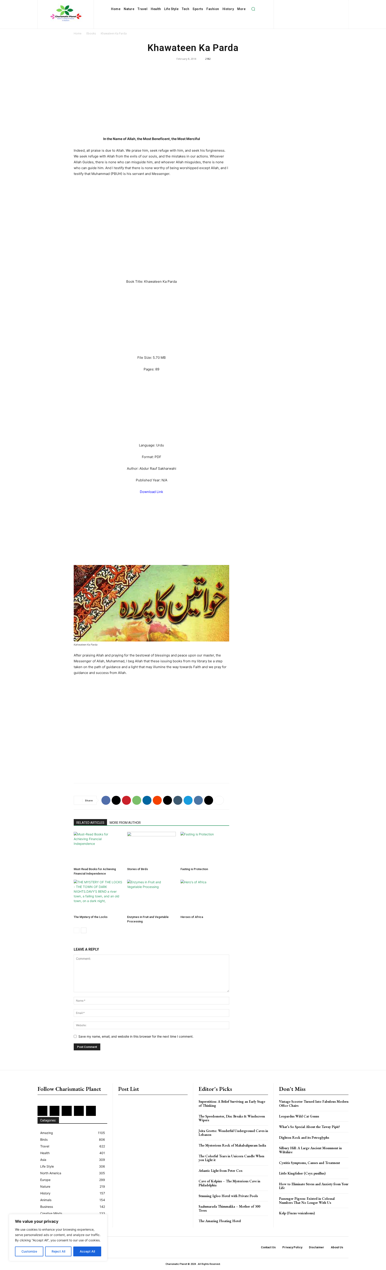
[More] (219, 800)
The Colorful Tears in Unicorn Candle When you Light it (231, 1158)
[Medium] (320, 4)
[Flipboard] (299, 4)
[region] (58, 1237)
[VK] (198, 800)
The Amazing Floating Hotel (220, 1221)
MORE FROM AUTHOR (125, 822)
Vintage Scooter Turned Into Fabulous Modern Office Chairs (313, 1103)
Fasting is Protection (194, 869)
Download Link (151, 492)
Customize (29, 1251)
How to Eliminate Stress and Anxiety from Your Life (313, 1186)
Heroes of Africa (191, 917)
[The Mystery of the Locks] (98, 896)
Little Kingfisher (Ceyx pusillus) (302, 1173)
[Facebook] (291, 4)
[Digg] (208, 800)
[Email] (167, 800)
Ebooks (91, 33)
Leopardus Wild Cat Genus (299, 1116)
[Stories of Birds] (151, 848)
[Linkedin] (313, 4)
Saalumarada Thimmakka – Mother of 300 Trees (229, 1208)
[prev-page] (76, 930)
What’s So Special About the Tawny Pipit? (309, 1126)
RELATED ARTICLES (90, 822)
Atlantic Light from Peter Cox (221, 1170)
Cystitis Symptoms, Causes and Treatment (309, 1162)
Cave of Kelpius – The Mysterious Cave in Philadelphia (229, 1183)
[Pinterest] (328, 4)
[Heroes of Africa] (204, 896)
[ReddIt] (157, 800)
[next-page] (83, 930)
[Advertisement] (151, 103)
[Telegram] (188, 800)
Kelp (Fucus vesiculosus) (297, 1213)
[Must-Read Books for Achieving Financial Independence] (98, 848)
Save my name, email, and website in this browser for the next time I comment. (135, 1036)
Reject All (58, 1251)
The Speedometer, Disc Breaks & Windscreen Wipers (232, 1118)
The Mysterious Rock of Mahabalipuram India (232, 1145)
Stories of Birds (137, 869)
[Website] (314, 12)
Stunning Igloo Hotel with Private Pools (228, 1196)
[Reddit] (335, 4)
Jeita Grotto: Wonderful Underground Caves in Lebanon (233, 1132)
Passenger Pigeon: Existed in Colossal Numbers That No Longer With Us (307, 1200)
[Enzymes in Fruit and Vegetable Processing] (151, 896)
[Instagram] (306, 4)
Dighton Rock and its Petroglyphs (304, 1137)
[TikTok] (300, 12)
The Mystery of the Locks (90, 917)
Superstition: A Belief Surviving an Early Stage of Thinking (232, 1103)
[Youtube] (322, 12)
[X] (307, 12)
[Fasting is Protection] (204, 848)
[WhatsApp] (136, 800)
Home (78, 33)
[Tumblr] (177, 800)
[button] (253, 9)
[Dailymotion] (284, 4)
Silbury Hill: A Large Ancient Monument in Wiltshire (310, 1150)
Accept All (87, 1251)
